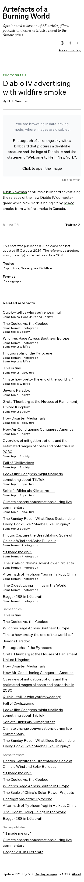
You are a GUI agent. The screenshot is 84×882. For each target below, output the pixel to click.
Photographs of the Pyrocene (27, 353)
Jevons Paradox (16, 390)
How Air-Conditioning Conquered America (38, 429)
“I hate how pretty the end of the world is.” (38, 379)
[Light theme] (70, 43)
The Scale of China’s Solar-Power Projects (38, 563)
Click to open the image (42, 168)
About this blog (70, 50)
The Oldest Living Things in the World (34, 585)
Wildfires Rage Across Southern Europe (36, 338)
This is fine (12, 368)
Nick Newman (15, 191)
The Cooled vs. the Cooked (25, 323)
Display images (46, 874)
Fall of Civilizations (18, 462)
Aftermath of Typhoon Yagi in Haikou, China (39, 574)
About (76, 874)
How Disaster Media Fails (24, 418)
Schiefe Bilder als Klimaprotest (29, 490)
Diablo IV (48, 197)
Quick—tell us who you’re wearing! (32, 312)
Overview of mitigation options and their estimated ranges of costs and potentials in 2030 (38, 446)
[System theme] (62, 43)
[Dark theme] (78, 43)
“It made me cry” (17, 552)
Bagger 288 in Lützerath (23, 596)
